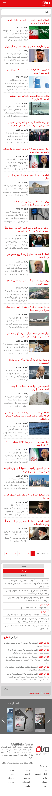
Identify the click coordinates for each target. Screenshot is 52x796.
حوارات (44, 782)
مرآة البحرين (46, 3)
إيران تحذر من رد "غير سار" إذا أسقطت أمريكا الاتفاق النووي (27, 444)
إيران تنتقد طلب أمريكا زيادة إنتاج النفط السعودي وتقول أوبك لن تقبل (30, 203)
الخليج (7, 637)
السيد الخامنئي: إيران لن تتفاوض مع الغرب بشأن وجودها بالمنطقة (26, 523)
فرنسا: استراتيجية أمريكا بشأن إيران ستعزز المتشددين (29, 361)
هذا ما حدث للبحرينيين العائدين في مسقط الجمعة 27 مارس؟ (29, 97)
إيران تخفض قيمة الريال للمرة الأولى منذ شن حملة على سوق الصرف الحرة (28, 335)
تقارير (23, 566)
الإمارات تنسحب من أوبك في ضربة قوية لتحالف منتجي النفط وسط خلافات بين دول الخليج (28, 651)
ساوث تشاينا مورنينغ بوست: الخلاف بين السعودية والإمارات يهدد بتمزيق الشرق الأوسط (27, 592)
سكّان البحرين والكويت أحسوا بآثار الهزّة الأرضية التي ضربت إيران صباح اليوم (26, 470)
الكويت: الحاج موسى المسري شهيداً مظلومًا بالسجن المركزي (26, 644)
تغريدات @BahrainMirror (39, 693)
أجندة (12, 770)
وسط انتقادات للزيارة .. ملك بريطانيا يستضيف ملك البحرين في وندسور (27, 627)
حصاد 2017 (27, 711)
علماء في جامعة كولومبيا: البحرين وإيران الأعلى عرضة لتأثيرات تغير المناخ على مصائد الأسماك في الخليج (27, 415)
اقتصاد (23, 575)
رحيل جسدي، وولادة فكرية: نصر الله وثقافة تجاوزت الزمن (28, 613)
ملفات (27, 786)
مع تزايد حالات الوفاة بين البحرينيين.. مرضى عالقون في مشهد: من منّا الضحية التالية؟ (28, 124)
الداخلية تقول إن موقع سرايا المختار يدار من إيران (28, 177)
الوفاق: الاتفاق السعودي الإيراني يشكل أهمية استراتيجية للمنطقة (28, 22)
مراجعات (11, 778)
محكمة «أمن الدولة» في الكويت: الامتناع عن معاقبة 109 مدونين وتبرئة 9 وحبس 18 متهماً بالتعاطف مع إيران (27, 659)
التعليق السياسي (41, 774)
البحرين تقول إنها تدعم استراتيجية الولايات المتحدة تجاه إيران (29, 388)
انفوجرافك (26, 782)
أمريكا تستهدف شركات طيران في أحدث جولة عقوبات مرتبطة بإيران (27, 309)
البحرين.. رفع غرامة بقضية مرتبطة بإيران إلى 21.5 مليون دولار (28, 71)
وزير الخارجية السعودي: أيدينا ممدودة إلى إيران (27, 46)
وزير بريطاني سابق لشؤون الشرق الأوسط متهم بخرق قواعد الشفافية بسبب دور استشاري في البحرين (27, 620)
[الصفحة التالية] (11, 553)
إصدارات (13, 703)
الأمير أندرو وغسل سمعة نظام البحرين (34, 606)
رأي (45, 786)
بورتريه (27, 778)
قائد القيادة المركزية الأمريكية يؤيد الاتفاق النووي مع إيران (26, 496)
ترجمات (23, 571)
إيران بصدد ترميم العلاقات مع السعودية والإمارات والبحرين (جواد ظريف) (26, 150)
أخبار (45, 770)
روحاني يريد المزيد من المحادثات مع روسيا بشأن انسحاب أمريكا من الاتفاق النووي (26, 229)
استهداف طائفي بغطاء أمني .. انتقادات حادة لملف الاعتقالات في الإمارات (26, 668)
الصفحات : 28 (42, 553)
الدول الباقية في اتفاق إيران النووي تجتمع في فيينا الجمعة (28, 256)
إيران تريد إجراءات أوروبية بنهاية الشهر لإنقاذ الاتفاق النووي (28, 282)
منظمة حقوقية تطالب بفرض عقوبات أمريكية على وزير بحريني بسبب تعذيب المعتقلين (28, 599)
